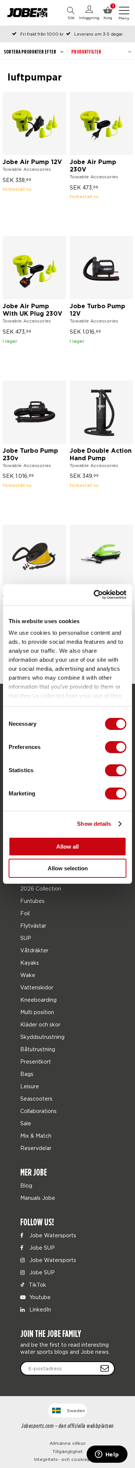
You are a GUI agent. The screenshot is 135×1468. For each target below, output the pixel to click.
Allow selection (68, 868)
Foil (25, 913)
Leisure (29, 1086)
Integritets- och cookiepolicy (67, 1459)
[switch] (115, 747)
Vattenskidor (36, 987)
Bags (26, 1074)
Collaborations (38, 1111)
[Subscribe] (104, 1368)
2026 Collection (40, 888)
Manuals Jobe (37, 1198)
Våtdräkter (34, 950)
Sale (25, 1123)
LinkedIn (39, 1309)
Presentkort (35, 1061)
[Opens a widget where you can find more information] (107, 1455)
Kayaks (29, 962)
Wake (27, 975)
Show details (94, 824)
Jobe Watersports (52, 1235)
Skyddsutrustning (42, 1037)
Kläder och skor (40, 1024)
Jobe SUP (41, 1247)
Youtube (39, 1297)
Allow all (67, 846)
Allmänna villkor (68, 1443)
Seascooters (36, 1098)
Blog (26, 1185)
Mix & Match (35, 1135)
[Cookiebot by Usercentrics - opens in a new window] (95, 595)
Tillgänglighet (67, 1451)
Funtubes (32, 901)
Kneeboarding (38, 1000)
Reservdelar (35, 1148)
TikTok (36, 1284)
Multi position (37, 1012)
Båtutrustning (37, 1049)
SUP (25, 938)
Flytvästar (33, 925)
